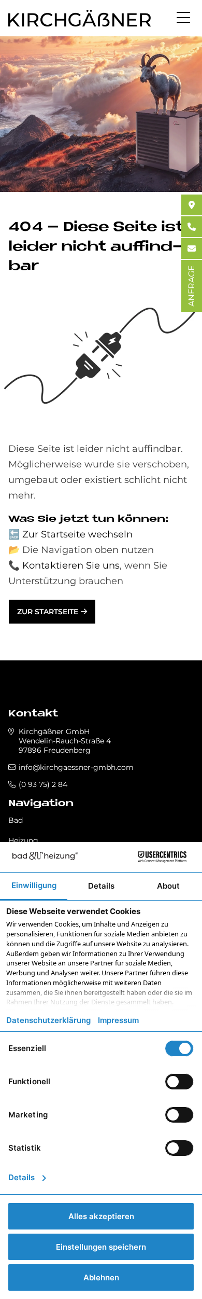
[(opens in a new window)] (191, 205)
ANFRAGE (191, 286)
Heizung (23, 840)
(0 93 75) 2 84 (43, 784)
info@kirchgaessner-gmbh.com (76, 767)
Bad (15, 820)
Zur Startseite (47, 611)
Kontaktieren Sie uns (71, 565)
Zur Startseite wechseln (77, 534)
